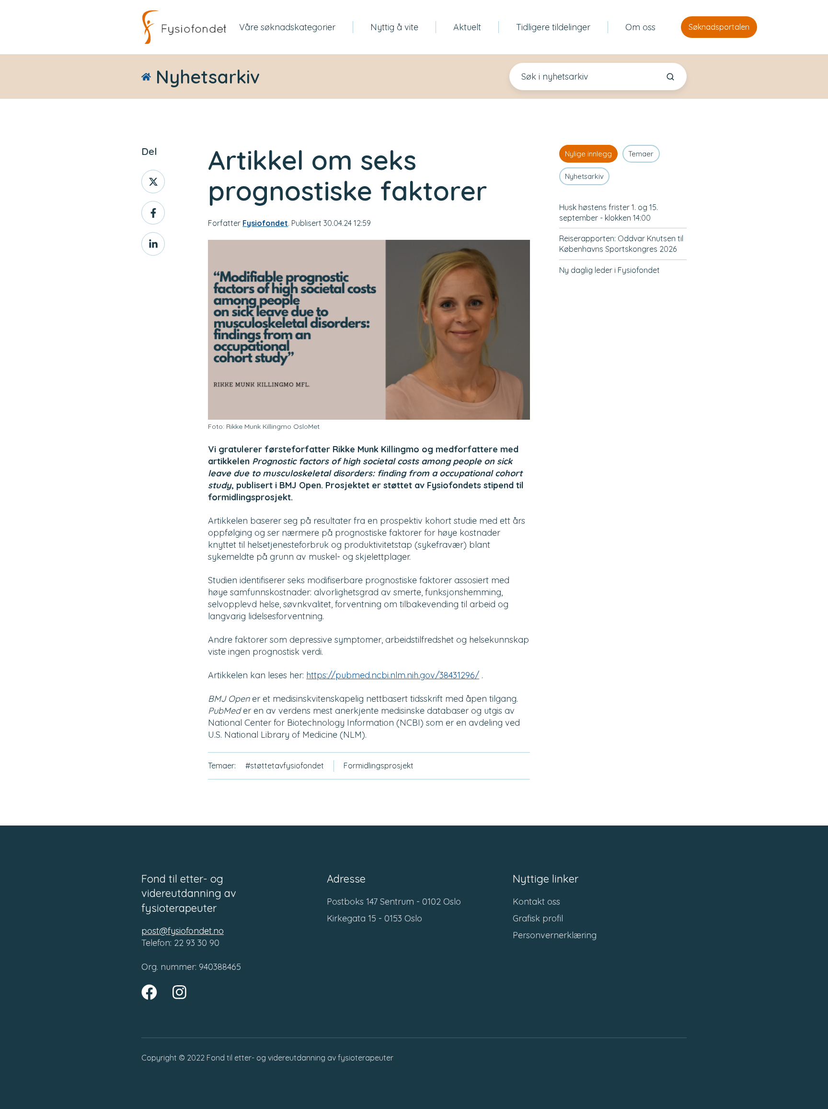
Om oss (640, 27)
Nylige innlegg (588, 153)
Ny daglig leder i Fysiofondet (609, 270)
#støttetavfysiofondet (284, 765)
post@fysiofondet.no (182, 930)
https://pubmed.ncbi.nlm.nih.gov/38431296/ (392, 675)
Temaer (641, 153)
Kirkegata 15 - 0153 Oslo (374, 918)
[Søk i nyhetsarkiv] (670, 77)
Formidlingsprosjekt (379, 765)
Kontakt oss (536, 901)
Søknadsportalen (719, 27)
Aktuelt (467, 27)
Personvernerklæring (555, 935)
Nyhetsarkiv (584, 176)
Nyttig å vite (394, 27)
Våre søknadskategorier (287, 27)
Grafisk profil (538, 918)
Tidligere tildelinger (553, 27)
